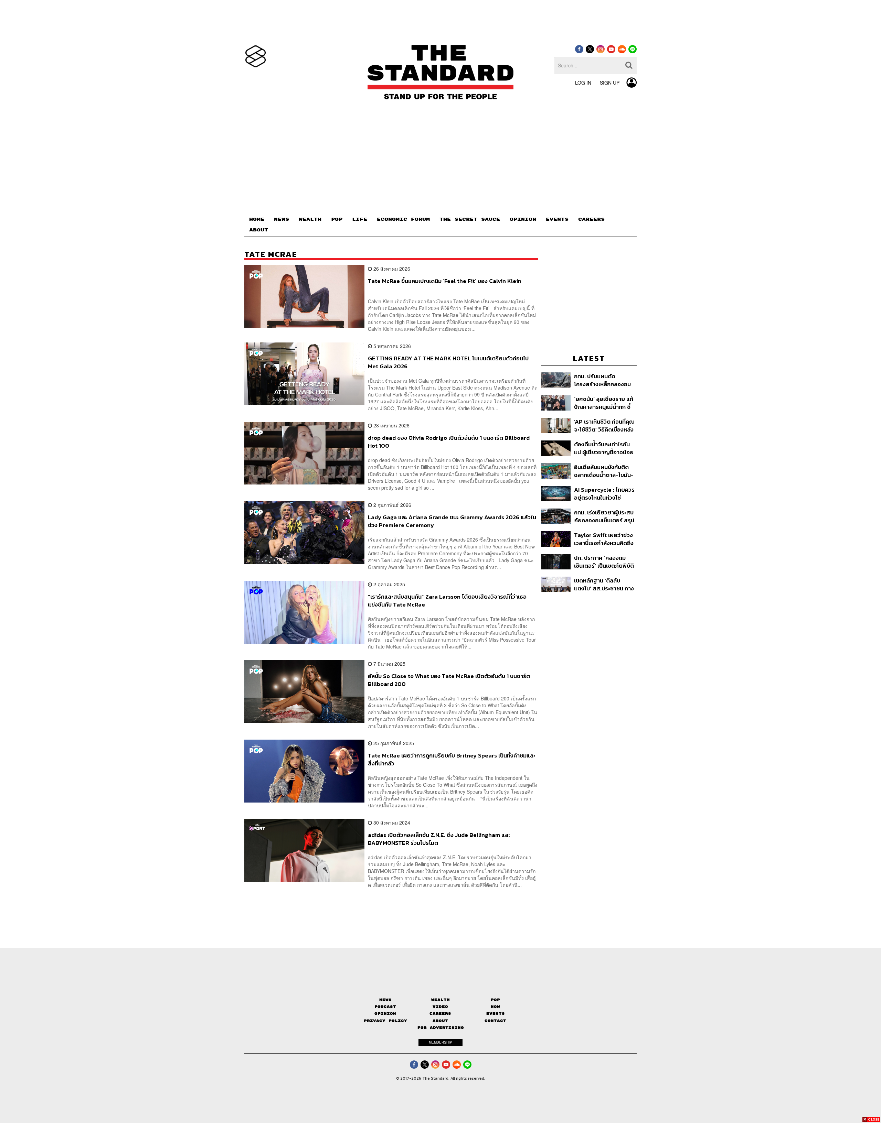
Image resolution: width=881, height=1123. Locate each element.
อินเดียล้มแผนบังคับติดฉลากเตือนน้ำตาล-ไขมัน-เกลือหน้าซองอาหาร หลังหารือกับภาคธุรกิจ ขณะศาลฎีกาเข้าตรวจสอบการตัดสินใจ (604, 471)
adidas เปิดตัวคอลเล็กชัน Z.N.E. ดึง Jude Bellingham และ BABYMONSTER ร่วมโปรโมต (439, 839)
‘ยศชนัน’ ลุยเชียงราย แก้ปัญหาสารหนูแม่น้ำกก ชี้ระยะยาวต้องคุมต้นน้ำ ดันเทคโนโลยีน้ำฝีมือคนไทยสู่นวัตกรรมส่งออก (604, 403)
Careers (440, 1013)
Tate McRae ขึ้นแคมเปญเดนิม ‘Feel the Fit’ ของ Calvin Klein (444, 281)
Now (495, 1006)
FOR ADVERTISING (440, 1027)
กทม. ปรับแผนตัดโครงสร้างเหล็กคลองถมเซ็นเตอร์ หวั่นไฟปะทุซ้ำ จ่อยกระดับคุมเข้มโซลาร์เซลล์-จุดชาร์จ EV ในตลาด (602, 380)
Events (495, 1013)
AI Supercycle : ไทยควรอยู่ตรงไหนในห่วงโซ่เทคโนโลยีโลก (604, 493)
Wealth (440, 1000)
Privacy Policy (385, 1021)
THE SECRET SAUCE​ (469, 219)
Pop (495, 1000)
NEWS (281, 219)
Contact (495, 1021)
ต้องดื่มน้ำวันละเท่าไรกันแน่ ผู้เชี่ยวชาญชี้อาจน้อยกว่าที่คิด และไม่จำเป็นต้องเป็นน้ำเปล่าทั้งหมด (604, 448)
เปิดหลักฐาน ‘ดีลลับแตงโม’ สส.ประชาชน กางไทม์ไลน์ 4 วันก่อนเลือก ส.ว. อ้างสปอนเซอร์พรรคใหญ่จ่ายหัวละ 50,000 (604, 584)
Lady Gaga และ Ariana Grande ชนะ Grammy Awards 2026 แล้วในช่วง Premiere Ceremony (452, 521)
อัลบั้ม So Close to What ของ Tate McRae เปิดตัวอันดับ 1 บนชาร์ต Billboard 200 (449, 680)
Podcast (385, 1006)
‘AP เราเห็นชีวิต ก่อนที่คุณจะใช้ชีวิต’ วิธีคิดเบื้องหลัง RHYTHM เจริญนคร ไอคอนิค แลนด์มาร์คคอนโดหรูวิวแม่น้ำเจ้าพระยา (605, 425)
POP (336, 219)
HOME (256, 219)
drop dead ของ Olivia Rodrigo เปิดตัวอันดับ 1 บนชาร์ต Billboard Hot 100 (449, 441)
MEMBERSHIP (440, 1042)
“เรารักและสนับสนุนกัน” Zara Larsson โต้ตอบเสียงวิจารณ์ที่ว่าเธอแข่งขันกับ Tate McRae (447, 600)
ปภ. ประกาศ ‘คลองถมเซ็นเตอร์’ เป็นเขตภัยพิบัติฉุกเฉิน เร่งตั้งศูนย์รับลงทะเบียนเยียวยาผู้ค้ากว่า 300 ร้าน (604, 561)
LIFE (359, 219)
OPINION (523, 219)
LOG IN (583, 82)
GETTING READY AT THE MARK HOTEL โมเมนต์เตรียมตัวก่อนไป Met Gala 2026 (448, 362)
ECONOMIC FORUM (403, 219)
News (385, 1000)
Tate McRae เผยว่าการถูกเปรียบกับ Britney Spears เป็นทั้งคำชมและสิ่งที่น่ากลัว (451, 759)
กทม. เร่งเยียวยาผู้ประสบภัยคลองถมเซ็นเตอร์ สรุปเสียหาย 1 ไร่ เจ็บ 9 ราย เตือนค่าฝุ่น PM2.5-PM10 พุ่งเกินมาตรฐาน (604, 516)
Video (440, 1006)
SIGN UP (609, 82)
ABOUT (258, 230)
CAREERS (591, 219)
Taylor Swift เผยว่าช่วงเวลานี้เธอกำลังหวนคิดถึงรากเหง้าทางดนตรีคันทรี (604, 539)
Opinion (385, 1013)
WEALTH (310, 219)
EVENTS (557, 219)
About (440, 1021)
